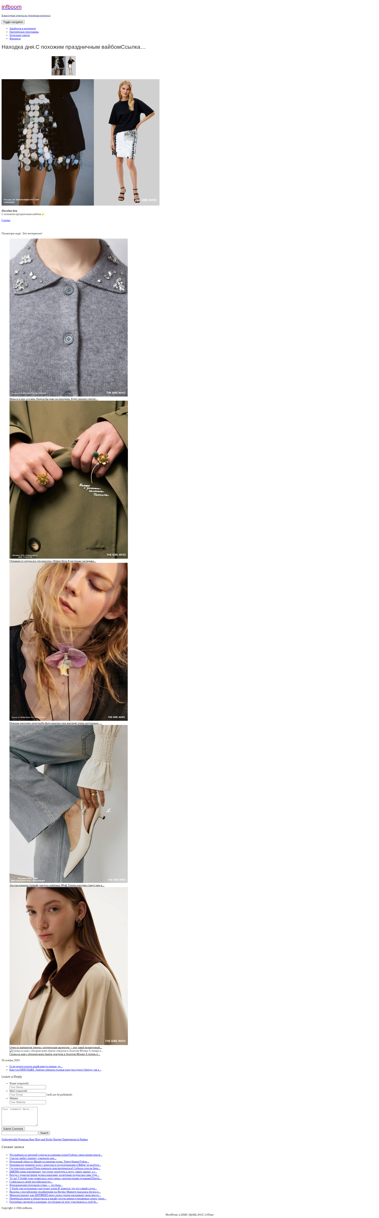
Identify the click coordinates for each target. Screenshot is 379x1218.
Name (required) (19, 1083)
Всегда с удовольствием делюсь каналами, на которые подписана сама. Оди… (54, 1175)
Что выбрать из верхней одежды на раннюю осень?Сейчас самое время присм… (55, 1155)
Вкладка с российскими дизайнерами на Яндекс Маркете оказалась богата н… (55, 1192)
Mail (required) (18, 1091)
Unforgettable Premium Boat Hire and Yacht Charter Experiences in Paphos (45, 1139)
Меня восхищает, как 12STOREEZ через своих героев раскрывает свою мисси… (55, 1195)
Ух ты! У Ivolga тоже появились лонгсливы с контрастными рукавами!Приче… (55, 1178)
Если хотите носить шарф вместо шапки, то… (36, 1066)
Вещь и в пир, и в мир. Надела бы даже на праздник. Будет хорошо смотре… (53, 399)
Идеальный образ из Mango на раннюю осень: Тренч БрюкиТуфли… (49, 1161)
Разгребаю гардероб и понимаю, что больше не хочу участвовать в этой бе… (53, 1202)
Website (13, 1098)
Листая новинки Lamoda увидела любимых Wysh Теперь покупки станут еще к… (56, 885)
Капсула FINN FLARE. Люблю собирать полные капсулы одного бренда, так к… (55, 1069)
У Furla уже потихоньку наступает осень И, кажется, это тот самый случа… (53, 1188)
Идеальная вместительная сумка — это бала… (36, 1185)
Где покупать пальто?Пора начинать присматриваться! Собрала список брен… (54, 1168)
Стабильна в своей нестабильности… (31, 1181)
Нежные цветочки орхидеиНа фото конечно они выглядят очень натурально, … (55, 723)
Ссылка (6, 220)
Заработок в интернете (22, 28)
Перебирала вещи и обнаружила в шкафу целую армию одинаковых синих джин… (57, 1198)
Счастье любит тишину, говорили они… (32, 1158)
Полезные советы (19, 35)
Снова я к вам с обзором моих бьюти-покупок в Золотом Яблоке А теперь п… (54, 1054)
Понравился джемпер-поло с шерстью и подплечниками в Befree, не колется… (55, 1165)
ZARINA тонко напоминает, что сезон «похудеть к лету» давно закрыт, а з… (53, 1171)
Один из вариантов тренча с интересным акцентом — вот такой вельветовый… (55, 1047)
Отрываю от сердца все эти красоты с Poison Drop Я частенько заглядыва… (52, 561)
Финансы (15, 38)
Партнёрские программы (24, 32)
